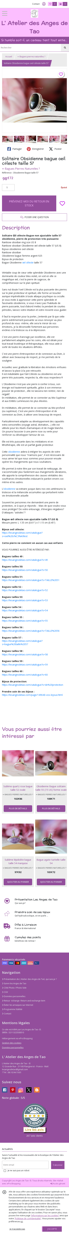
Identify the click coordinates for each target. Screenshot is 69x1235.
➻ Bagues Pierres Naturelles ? (21, 168)
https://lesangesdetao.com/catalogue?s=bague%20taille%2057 (22, 642)
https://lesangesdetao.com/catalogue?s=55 (25, 620)
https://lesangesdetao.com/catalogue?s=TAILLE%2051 (30, 580)
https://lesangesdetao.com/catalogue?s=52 (25, 590)
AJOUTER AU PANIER (18, 881)
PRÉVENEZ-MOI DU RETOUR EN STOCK (29, 203)
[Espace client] (44, 4)
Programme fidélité (12, 1009)
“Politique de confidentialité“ (27, 1218)
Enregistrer (37, 148)
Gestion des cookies (11, 1043)
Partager (17, 148)
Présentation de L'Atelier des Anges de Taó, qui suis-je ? (30, 979)
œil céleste (27, 262)
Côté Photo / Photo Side (14, 987)
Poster (58, 148)
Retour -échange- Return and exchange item (24, 1000)
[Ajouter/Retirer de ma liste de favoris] (62, 203)
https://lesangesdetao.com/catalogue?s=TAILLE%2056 (30, 630)
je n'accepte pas (17, 1229)
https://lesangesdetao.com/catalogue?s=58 (25, 654)
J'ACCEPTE (52, 1229)
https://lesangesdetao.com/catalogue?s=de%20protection (32, 684)
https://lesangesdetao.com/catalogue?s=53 (25, 600)
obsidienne (14, 451)
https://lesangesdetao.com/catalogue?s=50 (25, 570)
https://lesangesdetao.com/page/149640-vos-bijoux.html (32, 694)
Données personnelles (14, 996)
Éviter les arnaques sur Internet (18, 1005)
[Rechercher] (65, 48)
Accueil (8, 56)
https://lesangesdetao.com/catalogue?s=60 (25, 674)
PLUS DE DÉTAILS (18, 808)
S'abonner (58, 1165)
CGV (5, 992)
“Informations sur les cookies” (45, 1215)
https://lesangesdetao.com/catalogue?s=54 (25, 610)
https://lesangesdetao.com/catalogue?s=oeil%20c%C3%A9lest (22, 534)
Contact (36, 3)
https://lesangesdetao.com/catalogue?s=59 (25, 664)
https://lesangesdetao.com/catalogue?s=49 (25, 559)
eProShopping (13, 1183)
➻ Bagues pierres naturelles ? (31, 56)
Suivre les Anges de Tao (14, 983)
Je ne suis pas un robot (18, 1170)
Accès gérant (58, 1183)
